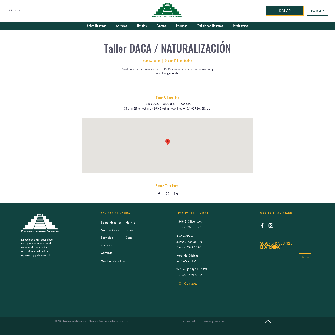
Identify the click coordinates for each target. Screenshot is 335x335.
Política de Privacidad (186, 321)
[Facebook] (262, 226)
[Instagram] (271, 226)
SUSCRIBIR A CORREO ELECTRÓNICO (276, 245)
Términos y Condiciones (214, 321)
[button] (240, 26)
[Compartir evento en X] (167, 193)
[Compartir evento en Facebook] (159, 193)
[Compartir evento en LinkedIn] (176, 193)
